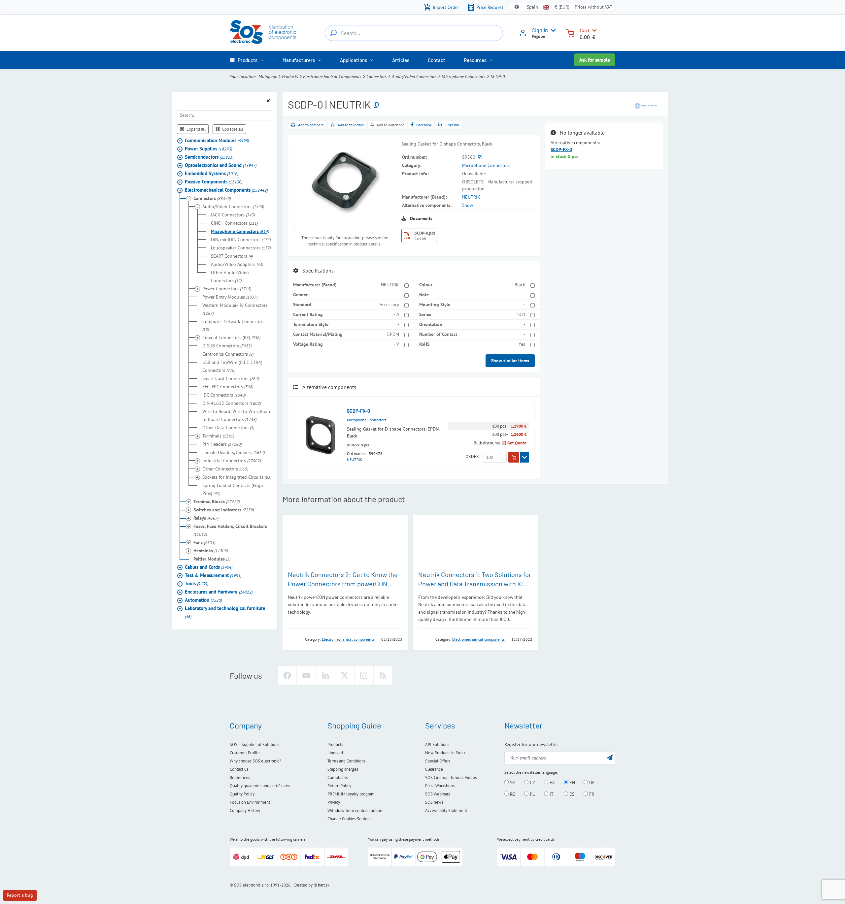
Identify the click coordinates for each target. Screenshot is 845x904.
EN (571, 783)
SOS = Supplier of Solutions (254, 744)
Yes (522, 344)
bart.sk (323, 885)
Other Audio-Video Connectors (230, 276)
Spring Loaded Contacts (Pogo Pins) (232, 489)
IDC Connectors (224, 395)
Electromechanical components (348, 639)
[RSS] (383, 675)
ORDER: (472, 456)
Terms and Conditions (346, 761)
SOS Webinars (437, 794)
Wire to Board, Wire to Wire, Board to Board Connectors (237, 415)
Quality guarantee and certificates (260, 786)
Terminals (218, 436)
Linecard (335, 753)
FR (591, 794)
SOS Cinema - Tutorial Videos (451, 777)
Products (290, 77)
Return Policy (339, 786)
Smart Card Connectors (230, 378)
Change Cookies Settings (349, 819)
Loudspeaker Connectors (241, 248)
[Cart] (570, 32)
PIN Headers (222, 444)
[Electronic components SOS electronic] (263, 32)
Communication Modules (217, 140)
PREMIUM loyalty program (351, 794)
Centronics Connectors (228, 354)
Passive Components (213, 181)
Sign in (540, 30)
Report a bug (20, 895)
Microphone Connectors (464, 77)
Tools (196, 583)
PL (531, 794)
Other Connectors (225, 469)
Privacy (333, 802)
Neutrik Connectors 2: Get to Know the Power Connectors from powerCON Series (343, 583)
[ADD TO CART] (513, 457)
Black (520, 285)
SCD (521, 314)
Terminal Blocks (216, 501)
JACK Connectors (233, 215)
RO (512, 794)
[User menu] (552, 30)
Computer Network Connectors (233, 325)
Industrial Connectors (231, 461)
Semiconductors (209, 157)
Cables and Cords (208, 567)
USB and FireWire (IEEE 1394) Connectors (232, 366)
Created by (303, 885)
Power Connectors (226, 289)
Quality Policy (242, 794)
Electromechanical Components (332, 77)
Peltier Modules (211, 559)
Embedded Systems (211, 173)
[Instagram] (364, 675)
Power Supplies (208, 148)
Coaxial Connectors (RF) (231, 337)
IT (551, 794)
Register (538, 36)
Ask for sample (594, 60)
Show (467, 205)
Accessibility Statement (446, 810)
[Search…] (333, 33)
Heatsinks (210, 551)
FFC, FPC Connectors (227, 387)
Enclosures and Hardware (219, 592)
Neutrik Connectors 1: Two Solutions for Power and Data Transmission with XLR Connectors (474, 583)
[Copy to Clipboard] (376, 105)
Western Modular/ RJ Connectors (235, 309)
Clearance (434, 769)
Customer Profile (245, 753)
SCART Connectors (232, 256)
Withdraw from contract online (354, 810)
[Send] (609, 757)
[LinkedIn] (325, 675)
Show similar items (510, 361)
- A (396, 314)
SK (512, 783)
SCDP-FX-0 (358, 411)
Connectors (376, 77)
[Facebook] (287, 675)
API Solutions (437, 744)
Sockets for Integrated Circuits (236, 477)
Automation (203, 600)
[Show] (524, 457)
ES (571, 794)
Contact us (239, 769)
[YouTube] (306, 675)
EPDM (393, 334)
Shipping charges (342, 769)
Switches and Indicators (223, 510)
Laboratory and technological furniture (225, 612)
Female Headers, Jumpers (233, 452)
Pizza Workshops (440, 786)
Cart (585, 30)
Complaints (337, 777)
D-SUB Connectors (227, 346)
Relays (206, 518)
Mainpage (267, 77)
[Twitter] (344, 675)
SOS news (434, 802)
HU (552, 783)
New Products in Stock (445, 753)
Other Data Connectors (228, 428)
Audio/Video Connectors (414, 77)
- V (396, 344)
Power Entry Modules (229, 297)
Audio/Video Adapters (237, 264)
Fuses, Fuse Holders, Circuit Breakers (230, 530)
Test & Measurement (213, 575)
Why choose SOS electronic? (255, 761)
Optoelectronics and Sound (220, 165)
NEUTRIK (471, 197)
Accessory (389, 304)
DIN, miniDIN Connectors (241, 239)
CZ (531, 783)
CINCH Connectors (234, 223)
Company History (245, 810)
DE (591, 783)
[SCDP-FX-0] (320, 435)
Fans (204, 542)
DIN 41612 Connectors (231, 403)
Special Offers (437, 761)
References (240, 777)
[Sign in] (523, 35)
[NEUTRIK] (646, 105)
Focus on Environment (250, 802)
